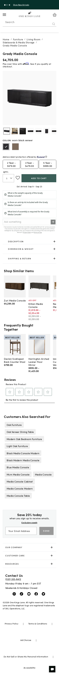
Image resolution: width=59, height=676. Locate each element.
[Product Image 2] (22, 131)
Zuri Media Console (15, 300)
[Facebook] (36, 594)
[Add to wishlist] (18, 178)
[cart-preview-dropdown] (54, 14)
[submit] (53, 24)
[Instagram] (15, 594)
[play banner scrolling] (9, 5)
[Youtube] (29, 594)
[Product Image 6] (54, 131)
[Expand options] (54, 241)
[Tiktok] (22, 594)
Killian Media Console (35, 305)
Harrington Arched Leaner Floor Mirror (38, 361)
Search (9, 22)
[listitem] (14, 424)
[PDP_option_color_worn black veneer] (6, 146)
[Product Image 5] (46, 131)
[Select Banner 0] (5, 5)
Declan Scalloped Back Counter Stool (14, 360)
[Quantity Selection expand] (11, 178)
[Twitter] (44, 594)
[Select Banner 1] (7, 5)
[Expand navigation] (7, 14)
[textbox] (8, 178)
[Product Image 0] (6, 131)
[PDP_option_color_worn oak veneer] (15, 146)
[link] (29, 241)
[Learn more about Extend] (46, 157)
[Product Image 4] (38, 131)
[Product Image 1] (14, 131)
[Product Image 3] (30, 131)
